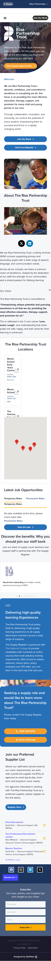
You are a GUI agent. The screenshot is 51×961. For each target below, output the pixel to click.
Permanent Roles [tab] (35, 498)
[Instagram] (21, 869)
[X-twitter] (21, 243)
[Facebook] (11, 869)
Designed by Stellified (24, 956)
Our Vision (5, 290)
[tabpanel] (25, 513)
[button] (5, 18)
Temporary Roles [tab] (13, 498)
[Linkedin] (29, 243)
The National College (16, 648)
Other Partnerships (37, 4)
